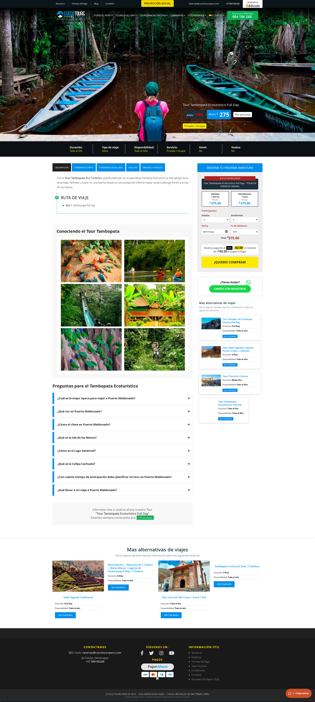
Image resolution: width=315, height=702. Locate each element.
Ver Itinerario (230, 336)
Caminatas (176, 15)
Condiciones (198, 670)
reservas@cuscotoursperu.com (204, 3)
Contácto (109, 3)
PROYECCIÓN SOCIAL (157, 3)
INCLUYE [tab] (133, 167)
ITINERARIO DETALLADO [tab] (111, 167)
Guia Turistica (199, 666)
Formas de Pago (79, 3)
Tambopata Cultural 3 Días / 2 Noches (237, 566)
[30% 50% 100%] (244, 232)
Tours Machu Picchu (152, 15)
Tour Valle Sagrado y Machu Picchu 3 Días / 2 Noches (238, 349)
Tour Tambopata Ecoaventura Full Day (230, 403)
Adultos (206, 215)
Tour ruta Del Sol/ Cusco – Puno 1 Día (184, 597)
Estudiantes (237, 215)
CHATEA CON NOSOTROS (230, 289)
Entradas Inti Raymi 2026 (205, 679)
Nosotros (60, 3)
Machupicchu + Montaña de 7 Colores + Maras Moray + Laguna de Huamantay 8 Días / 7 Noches (130, 568)
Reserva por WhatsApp (242, 15)
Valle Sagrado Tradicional (78, 597)
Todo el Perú (102, 15)
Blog (96, 3)
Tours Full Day (125, 15)
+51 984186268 (95, 661)
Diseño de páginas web (134, 697)
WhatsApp (145, 518)
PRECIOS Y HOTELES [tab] (153, 167)
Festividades (196, 15)
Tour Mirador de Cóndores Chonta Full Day (237, 321)
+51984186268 (233, 3)
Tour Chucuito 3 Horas (235, 376)
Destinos (196, 657)
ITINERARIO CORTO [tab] (83, 167)
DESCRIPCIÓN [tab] (62, 167)
